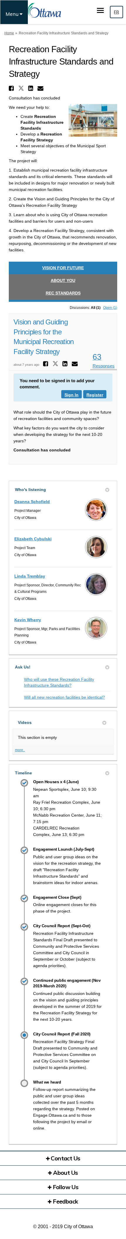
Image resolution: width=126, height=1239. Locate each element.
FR (116, 12)
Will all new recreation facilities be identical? (64, 697)
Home (9, 33)
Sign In (71, 394)
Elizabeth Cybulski (33, 538)
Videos (25, 722)
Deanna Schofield (32, 501)
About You (63, 280)
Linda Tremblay (29, 576)
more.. (20, 750)
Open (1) (110, 308)
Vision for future (63, 267)
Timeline (23, 773)
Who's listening (30, 489)
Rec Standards (63, 293)
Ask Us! (22, 667)
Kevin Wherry (27, 619)
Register (94, 394)
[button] (12, 88)
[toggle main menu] (100, 10)
